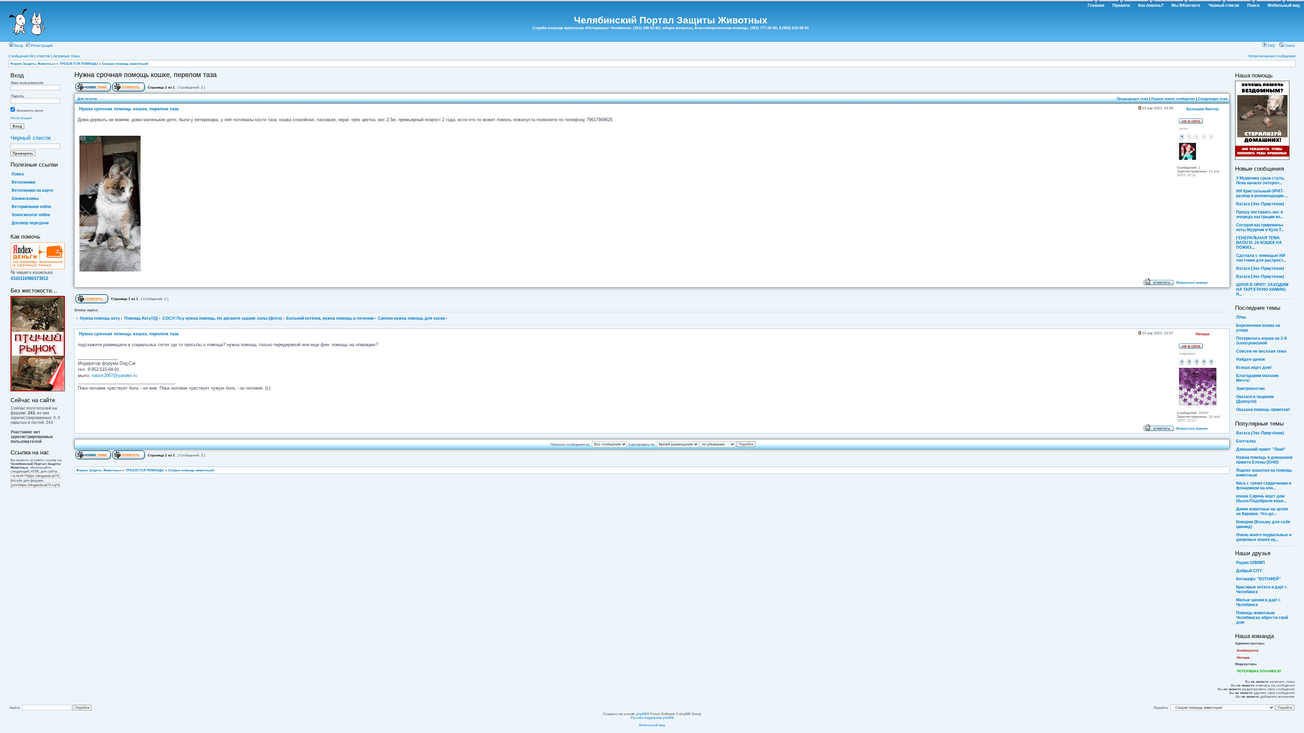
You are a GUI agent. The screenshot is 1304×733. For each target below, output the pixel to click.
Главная (1096, 5)
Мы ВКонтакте (1186, 5)
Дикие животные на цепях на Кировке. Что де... (1262, 511)
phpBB (641, 714)
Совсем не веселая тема (1261, 351)
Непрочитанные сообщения (1272, 56)
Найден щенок (1250, 359)
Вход (18, 45)
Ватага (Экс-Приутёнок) (1260, 204)
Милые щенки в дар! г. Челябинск (1258, 602)
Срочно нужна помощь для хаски (411, 318)
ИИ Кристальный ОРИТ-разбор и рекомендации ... (1262, 193)
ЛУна (1241, 317)
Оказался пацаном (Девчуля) (1255, 399)
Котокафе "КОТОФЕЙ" (1258, 579)
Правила (1121, 5)
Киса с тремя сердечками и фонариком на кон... (1263, 485)
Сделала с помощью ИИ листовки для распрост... (1261, 258)
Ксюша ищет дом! (1254, 367)
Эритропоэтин (1250, 388)
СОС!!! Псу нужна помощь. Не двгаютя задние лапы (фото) (222, 318)
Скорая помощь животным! (125, 63)
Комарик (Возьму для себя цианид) (1263, 524)
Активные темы (66, 56)
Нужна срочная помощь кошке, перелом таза (145, 74)
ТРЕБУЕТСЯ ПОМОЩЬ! (78, 63)
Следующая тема (1213, 98)
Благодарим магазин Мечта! (1257, 378)
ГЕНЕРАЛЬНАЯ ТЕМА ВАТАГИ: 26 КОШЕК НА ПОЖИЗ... (1259, 243)
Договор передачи (30, 223)
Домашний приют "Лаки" (1261, 449)
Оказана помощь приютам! (1263, 409)
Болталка (1246, 441)
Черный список (1224, 5)
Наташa (1243, 657)
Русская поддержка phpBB (652, 717)
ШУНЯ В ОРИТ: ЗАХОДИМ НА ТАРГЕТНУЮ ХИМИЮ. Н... (1262, 289)
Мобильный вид (1284, 5)
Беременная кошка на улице (1258, 328)
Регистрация (41, 45)
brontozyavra (1247, 650)
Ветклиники (23, 182)
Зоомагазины (25, 198)
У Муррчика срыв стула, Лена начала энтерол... (1260, 180)
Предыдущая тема (1132, 98)
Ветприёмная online (31, 206)
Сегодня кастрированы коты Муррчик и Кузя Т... (1260, 227)
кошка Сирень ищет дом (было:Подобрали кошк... (1261, 498)
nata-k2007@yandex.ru (114, 375)
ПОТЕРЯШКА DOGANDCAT (1259, 671)
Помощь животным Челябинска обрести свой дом (1262, 617)
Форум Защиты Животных (32, 63)
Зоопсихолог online (31, 214)
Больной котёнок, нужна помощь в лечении (330, 318)
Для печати (87, 98)
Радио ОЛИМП (1250, 562)
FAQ (1271, 45)
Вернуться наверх (1192, 282)
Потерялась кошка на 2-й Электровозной (1261, 340)
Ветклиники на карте (32, 190)
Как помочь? (1150, 5)
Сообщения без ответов (29, 56)
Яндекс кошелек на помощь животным (1264, 472)
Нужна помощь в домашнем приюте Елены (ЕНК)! (1264, 460)
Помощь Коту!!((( (141, 318)
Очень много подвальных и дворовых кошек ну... (1263, 537)
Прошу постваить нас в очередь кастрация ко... (1259, 214)
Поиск (1253, 5)
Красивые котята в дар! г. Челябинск (1261, 589)
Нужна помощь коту (100, 318)
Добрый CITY (1249, 570)
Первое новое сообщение (1173, 98)
